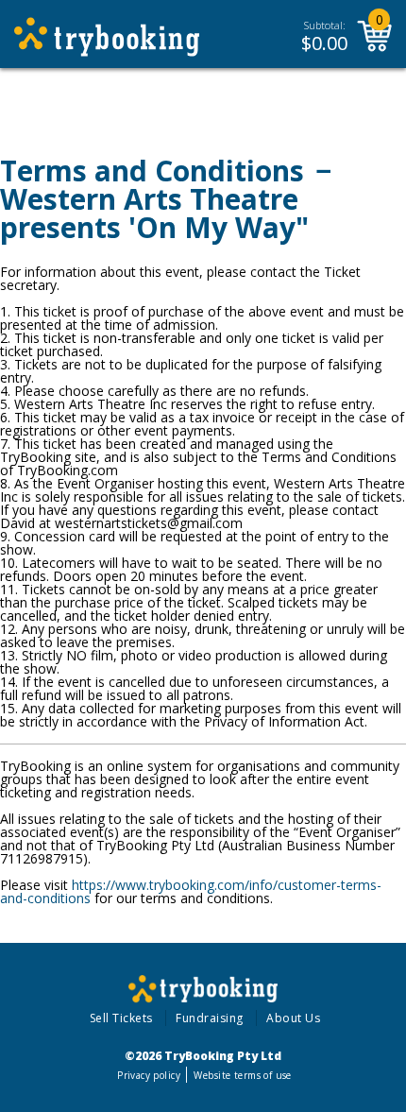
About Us (293, 1018)
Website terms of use (242, 1075)
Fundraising (210, 1018)
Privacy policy (148, 1075)
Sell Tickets (121, 1018)
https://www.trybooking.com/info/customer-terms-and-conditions (190, 891)
